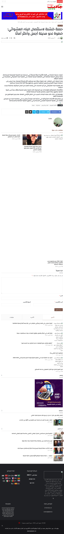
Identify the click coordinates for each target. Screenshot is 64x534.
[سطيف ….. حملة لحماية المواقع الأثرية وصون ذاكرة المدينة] (58, 458)
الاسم (61, 295)
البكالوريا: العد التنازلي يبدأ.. (56, 353)
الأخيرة (32, 317)
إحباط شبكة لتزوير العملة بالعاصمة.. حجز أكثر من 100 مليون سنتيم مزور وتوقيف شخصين (32, 148)
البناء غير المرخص (45, 105)
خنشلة (33, 105)
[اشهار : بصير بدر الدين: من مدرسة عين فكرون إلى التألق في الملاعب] (58, 422)
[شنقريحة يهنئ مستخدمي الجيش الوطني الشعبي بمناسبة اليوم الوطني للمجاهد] (58, 436)
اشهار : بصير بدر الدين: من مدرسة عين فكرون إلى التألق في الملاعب (35, 420)
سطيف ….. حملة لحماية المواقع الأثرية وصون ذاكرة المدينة (37, 456)
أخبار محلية (54, 22)
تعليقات (12, 317)
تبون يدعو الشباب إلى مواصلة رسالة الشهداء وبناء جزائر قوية (37, 441)
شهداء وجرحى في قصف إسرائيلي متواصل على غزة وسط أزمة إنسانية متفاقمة (32, 323)
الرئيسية (60, 22)
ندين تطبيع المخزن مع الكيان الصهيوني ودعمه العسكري (49, 369)
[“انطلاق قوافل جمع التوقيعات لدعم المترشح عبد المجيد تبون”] (58, 346)
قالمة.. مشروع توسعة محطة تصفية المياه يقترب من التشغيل (11, 136)
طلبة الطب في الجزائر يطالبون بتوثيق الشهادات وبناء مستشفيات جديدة (34, 333)
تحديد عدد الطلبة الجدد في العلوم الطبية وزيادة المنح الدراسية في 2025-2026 (32, 358)
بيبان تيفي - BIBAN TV (32, 475)
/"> (62, 103)
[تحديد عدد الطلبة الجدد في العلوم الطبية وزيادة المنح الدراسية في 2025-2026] (58, 362)
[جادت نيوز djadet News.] (55, 7)
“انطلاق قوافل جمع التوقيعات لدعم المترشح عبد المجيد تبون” (36, 343)
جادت (59, 38)
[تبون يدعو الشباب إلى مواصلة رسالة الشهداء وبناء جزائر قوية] (58, 443)
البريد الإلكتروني (59, 302)
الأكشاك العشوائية (53, 105)
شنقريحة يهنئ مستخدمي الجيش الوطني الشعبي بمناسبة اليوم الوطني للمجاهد (32, 433)
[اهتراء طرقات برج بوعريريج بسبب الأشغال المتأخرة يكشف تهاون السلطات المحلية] (53, 197)
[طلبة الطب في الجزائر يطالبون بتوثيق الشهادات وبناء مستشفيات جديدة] (58, 336)
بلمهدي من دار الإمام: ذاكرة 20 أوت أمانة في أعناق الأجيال (42, 1)
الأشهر (52, 317)
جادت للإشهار (32, 479)
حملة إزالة (38, 105)
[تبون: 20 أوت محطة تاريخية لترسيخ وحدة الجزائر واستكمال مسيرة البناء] (58, 451)
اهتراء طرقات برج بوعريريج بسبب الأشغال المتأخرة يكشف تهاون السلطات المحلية (55, 262)
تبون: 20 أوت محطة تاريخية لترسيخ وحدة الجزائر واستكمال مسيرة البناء (35, 448)
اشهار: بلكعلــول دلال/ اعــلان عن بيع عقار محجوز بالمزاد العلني (47, 415)
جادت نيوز (32, 483)
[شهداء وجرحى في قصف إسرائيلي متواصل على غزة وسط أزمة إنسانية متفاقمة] (58, 327)
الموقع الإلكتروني (27, 302)
